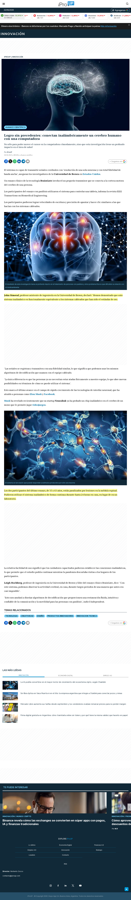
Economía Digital (65, 845)
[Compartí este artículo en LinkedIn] (19, 161)
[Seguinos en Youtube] (80, 885)
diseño (40, 616)
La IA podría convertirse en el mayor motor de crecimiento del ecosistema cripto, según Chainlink (63, 682)
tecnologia (11, 616)
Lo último (32, 845)
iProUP (9, 152)
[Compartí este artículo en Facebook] (6, 161)
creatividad (27, 616)
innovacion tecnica (87, 616)
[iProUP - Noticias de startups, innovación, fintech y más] (65, 3)
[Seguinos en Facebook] (58, 885)
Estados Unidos (91, 174)
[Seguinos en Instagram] (51, 885)
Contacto (65, 855)
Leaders (32, 855)
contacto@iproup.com (11, 876)
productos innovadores (60, 616)
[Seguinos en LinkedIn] (65, 885)
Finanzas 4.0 (99, 845)
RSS (65, 864)
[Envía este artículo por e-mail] (28, 161)
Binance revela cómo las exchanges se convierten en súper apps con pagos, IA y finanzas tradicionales (54, 822)
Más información (109, 26)
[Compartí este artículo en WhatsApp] (15, 161)
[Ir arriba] (126, 889)
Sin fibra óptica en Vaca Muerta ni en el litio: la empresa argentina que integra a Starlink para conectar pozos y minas (71, 693)
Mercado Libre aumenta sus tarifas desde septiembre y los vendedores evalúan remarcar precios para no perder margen (73, 704)
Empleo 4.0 (32, 850)
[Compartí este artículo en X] (10, 161)
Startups (99, 850)
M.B (116, 829)
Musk (39, 394)
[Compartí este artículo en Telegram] (23, 161)
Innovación (65, 850)
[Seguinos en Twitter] (73, 885)
